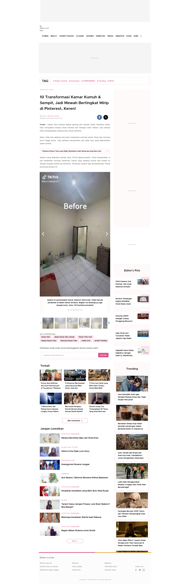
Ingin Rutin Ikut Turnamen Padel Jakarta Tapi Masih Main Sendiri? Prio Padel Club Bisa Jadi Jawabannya (124, 336)
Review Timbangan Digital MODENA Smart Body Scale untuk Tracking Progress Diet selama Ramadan (125, 301)
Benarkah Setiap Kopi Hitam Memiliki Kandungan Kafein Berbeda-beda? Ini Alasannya (130, 426)
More (74, 541)
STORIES (45, 36)
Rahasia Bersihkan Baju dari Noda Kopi (79, 438)
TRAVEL (110, 36)
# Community (74, 81)
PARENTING (100, 36)
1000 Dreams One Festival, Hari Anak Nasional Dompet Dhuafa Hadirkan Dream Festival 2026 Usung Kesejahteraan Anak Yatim (125, 284)
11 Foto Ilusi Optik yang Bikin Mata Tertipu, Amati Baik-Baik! (98, 385)
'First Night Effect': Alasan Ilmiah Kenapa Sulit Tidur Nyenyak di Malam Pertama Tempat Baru (132, 543)
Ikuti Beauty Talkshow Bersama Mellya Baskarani (84, 477)
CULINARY (80, 36)
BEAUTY (54, 36)
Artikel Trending (101, 341)
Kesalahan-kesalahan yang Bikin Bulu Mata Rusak (85, 490)
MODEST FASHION (66, 36)
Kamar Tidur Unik (85, 337)
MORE (136, 36)
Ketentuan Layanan (49, 567)
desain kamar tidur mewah (64, 337)
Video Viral (86, 341)
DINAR (128, 36)
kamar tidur (45, 337)
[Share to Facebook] (99, 117)
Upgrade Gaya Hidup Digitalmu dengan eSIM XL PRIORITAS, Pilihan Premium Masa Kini (125, 353)
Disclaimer (77, 567)
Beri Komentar (74, 420)
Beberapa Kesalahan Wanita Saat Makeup (81, 517)
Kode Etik (76, 570)
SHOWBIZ (90, 36)
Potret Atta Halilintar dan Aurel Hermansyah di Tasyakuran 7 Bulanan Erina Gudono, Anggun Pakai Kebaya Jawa (51, 388)
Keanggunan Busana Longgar (75, 464)
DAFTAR (103, 355)
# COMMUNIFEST (88, 81)
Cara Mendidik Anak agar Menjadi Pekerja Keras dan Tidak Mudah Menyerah (132, 397)
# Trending (101, 81)
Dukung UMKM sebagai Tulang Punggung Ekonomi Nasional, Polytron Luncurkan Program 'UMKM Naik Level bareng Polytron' (124, 318)
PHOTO (51, 89)
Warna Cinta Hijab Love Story (75, 451)
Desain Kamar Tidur (48, 341)
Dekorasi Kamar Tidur (69, 341)
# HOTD (110, 81)
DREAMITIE (120, 36)
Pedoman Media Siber (49, 570)
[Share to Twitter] (105, 117)
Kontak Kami (110, 570)
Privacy (75, 563)
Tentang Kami (111, 567)
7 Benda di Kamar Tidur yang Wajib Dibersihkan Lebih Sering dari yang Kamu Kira (71, 151)
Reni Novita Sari (53, 116)
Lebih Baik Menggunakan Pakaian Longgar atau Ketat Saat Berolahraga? (132, 484)
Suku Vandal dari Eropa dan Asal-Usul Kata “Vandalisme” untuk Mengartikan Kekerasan (131, 455)
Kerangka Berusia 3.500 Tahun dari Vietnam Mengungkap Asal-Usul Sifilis (131, 514)
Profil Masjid (46, 563)
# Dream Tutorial (60, 81)
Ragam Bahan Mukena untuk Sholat (78, 530)
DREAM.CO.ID (44, 89)
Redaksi (108, 563)
